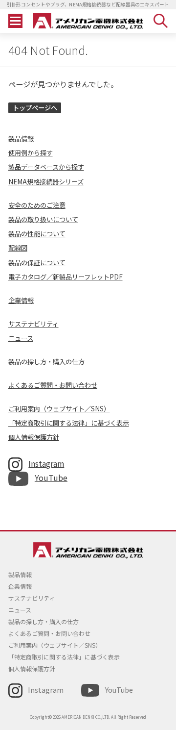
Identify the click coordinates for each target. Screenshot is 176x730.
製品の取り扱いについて (43, 219)
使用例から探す (30, 152)
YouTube (51, 477)
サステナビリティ (33, 323)
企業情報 (21, 300)
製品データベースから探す (46, 167)
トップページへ (35, 107)
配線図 (17, 247)
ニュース (20, 338)
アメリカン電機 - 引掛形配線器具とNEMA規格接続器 (88, 21)
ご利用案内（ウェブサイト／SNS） (59, 408)
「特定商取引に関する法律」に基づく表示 (68, 423)
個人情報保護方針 (33, 437)
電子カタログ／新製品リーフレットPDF (65, 276)
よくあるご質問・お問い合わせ (52, 385)
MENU (15, 21)
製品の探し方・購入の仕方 (46, 361)
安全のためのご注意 (37, 205)
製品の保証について (37, 262)
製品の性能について (37, 233)
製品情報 (21, 138)
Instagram (46, 463)
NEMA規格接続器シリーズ (46, 181)
